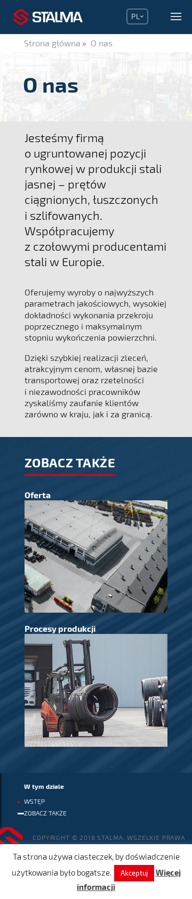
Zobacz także (45, 812)
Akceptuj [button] (134, 873)
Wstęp (34, 801)
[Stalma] (48, 17)
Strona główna (52, 43)
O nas (102, 43)
